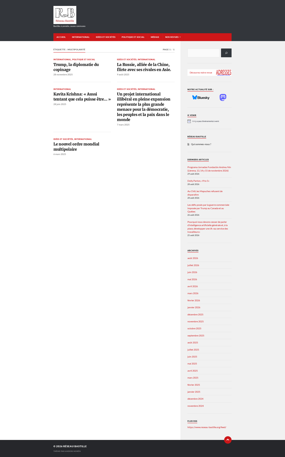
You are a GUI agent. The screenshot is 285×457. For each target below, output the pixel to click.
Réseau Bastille (75, 446)
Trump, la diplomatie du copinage (76, 67)
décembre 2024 (195, 398)
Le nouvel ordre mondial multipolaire (76, 147)
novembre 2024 (195, 405)
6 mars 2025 (59, 154)
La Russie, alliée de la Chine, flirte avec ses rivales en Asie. (144, 67)
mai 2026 (192, 279)
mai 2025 (192, 363)
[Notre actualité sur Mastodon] (223, 98)
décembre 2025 (195, 314)
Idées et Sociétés (105, 37)
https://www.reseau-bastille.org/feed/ (206, 427)
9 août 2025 (123, 74)
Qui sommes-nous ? (201, 144)
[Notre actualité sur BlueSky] (200, 97)
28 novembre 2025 (63, 74)
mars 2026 (192, 293)
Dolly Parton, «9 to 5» (198, 180)
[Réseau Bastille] (142, 15)
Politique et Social (133, 37)
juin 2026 (192, 272)
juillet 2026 (193, 265)
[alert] (209, 121)
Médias (155, 37)
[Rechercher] (226, 53)
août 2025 (192, 342)
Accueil (61, 37)
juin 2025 (192, 356)
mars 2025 (192, 377)
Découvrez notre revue (201, 72)
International (81, 37)
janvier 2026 (193, 307)
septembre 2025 (195, 335)
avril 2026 (192, 286)
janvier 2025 (193, 391)
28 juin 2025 (59, 104)
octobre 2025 (194, 328)
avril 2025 (192, 370)
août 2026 (192, 258)
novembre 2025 (195, 321)
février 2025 (193, 384)
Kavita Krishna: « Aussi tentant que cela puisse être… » (82, 97)
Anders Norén (73, 451)
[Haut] (228, 440)
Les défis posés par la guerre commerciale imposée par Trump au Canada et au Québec (208, 208)
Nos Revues (172, 37)
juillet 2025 (193, 349)
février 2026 (193, 300)
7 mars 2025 (123, 124)
